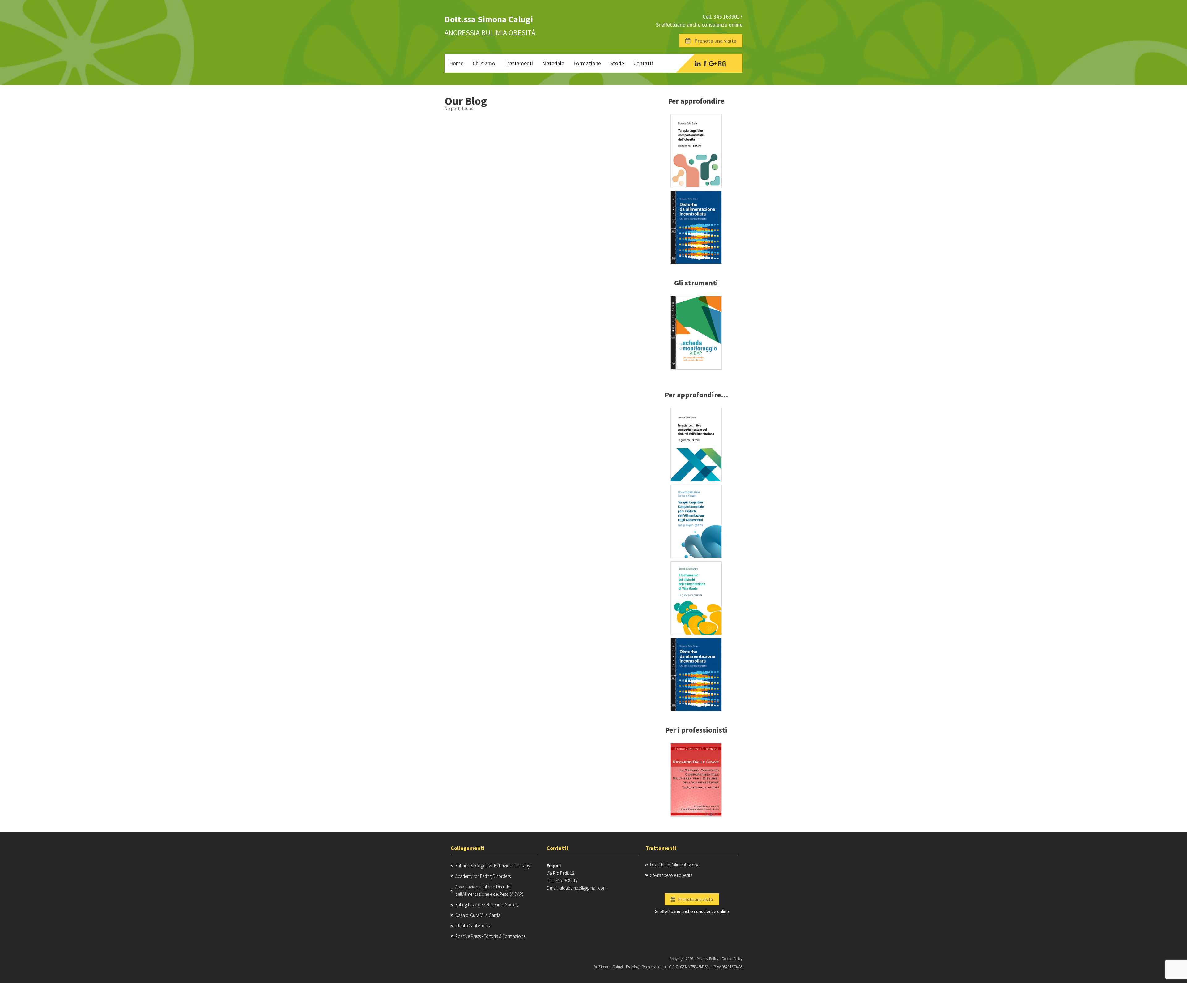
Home (456, 63)
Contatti (643, 63)
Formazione (587, 63)
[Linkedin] (698, 63)
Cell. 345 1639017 (722, 16)
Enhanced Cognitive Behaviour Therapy (492, 866)
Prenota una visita (713, 40)
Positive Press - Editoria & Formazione (490, 936)
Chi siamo (484, 63)
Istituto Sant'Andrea (473, 926)
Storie (617, 63)
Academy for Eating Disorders (483, 876)
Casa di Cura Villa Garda (477, 915)
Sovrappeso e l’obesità (671, 875)
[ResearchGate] (722, 63)
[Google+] (713, 63)
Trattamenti (518, 63)
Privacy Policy (707, 958)
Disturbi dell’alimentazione (674, 865)
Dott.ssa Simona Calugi (489, 19)
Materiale (553, 63)
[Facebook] (705, 63)
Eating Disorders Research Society (487, 905)
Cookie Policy (731, 958)
